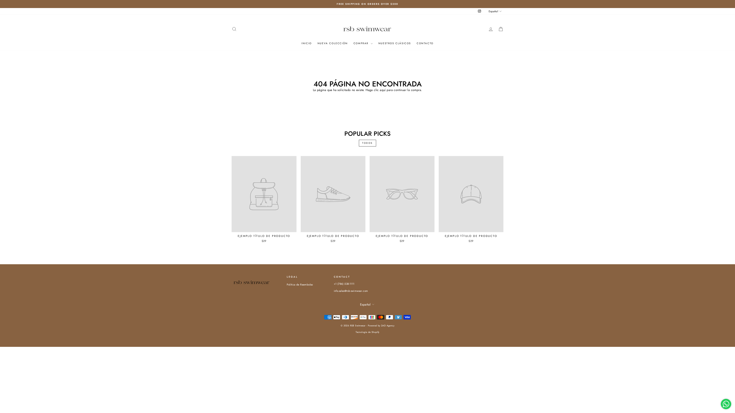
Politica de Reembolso (300, 284)
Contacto (425, 43)
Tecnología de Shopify (367, 332)
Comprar (362, 43)
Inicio (306, 43)
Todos (367, 143)
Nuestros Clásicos (394, 43)
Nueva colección (333, 43)
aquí (383, 90)
